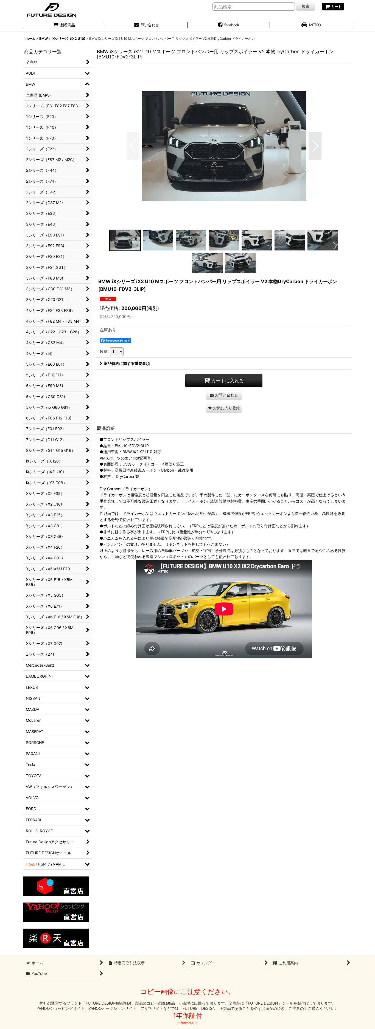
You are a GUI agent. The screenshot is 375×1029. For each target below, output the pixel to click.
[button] (133, 146)
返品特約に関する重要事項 (127, 363)
